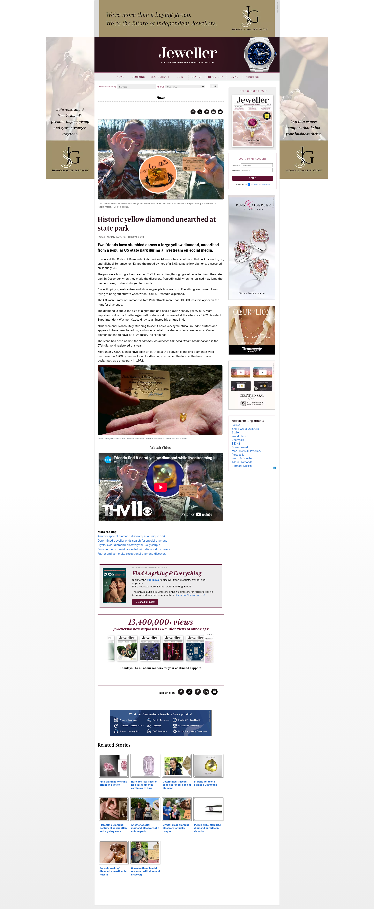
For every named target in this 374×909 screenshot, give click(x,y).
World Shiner (240, 436)
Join (180, 77)
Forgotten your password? (260, 184)
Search (197, 77)
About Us (252, 77)
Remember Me (241, 184)
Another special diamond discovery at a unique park (132, 536)
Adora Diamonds (242, 462)
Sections (138, 77)
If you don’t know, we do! (190, 595)
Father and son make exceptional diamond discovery (132, 553)
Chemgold (238, 440)
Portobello (238, 454)
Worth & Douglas (242, 458)
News (120, 77)
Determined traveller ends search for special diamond (133, 540)
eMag (234, 77)
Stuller (236, 432)
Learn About (160, 77)
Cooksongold (240, 447)
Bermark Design (242, 466)
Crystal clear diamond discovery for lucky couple (129, 545)
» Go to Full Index (145, 602)
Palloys (236, 425)
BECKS (236, 443)
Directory (215, 77)
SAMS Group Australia (245, 429)
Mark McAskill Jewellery (246, 451)
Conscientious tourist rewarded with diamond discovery (134, 549)
